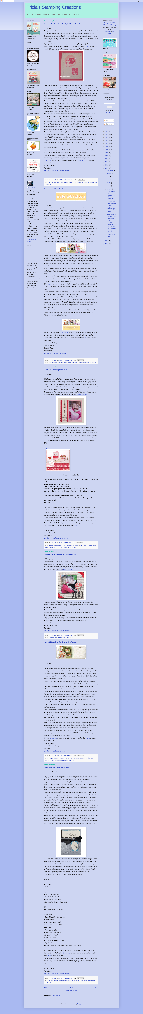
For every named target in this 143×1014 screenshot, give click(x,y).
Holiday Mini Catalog (89, 981)
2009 (107, 244)
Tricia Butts (32, 188)
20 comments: (69, 180)
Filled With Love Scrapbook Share (55, 370)
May (108, 180)
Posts (107, 120)
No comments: (68, 360)
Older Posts (94, 987)
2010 (107, 241)
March (109, 186)
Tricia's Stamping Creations (54, 7)
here (87, 46)
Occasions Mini (53, 637)
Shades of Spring (54, 760)
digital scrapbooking (54, 545)
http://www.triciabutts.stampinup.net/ (56, 170)
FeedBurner (109, 112)
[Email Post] (75, 180)
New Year (47, 983)
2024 (107, 134)
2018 (107, 153)
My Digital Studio (62, 362)
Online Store (81, 160)
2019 (107, 150)
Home (71, 987)
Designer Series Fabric (55, 758)
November (110, 171)
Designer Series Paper (67, 758)
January (109, 189)
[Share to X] (81, 180)
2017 (107, 156)
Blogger (79, 1004)
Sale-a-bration (93, 182)
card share (56, 182)
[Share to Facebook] (82, 180)
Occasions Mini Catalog (75, 182)
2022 (107, 140)
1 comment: (67, 542)
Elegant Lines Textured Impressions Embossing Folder (68, 981)
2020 (107, 147)
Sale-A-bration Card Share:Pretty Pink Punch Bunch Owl (63, 24)
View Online (107, 31)
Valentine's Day (72, 547)
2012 (107, 165)
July (108, 177)
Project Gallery (81, 394)
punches (47, 760)
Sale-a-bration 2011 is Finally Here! (56, 189)
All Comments (109, 124)
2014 (107, 159)
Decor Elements (53, 362)
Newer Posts (48, 987)
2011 (107, 168)
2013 (107, 162)
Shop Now (47, 448)
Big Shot (51, 182)
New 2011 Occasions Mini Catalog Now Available (60, 642)
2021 (107, 144)
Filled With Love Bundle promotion (69, 545)
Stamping (65, 547)
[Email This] (78, 180)
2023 (107, 137)
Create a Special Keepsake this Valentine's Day (60, 554)
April (108, 183)
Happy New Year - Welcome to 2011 (56, 767)
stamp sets (86, 362)
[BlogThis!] (80, 180)
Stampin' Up (48, 184)
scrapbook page (61, 637)
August (109, 174)
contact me (53, 738)
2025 (107, 131)
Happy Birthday (64, 182)
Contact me (48, 160)
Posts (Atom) (56, 995)
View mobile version (71, 990)
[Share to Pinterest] (84, 180)
